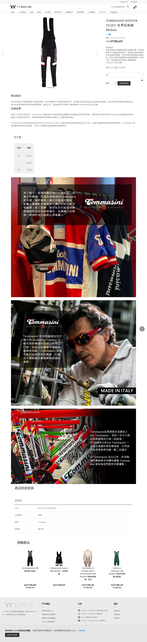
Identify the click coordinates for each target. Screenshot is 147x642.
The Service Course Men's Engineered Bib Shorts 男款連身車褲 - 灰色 (88, 573)
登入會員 (134, 2)
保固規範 (117, 614)
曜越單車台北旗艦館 (49, 614)
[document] (73, 633)
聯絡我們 (117, 611)
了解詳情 (81, 631)
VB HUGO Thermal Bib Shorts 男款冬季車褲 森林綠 (117, 572)
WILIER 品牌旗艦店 (48, 622)
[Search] (127, 6)
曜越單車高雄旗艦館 (49, 618)
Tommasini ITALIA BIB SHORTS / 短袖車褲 (59, 571)
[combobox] (99, 7)
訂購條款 (117, 618)
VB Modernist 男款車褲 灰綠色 (30, 569)
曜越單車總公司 (47, 611)
